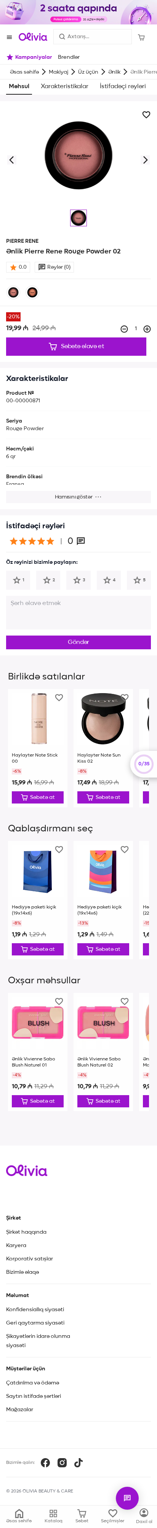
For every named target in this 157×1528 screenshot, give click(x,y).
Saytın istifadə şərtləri (33, 1396)
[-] (124, 329)
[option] (13, 292)
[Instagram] (62, 1462)
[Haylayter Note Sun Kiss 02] (103, 748)
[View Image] (78, 218)
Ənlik (114, 72)
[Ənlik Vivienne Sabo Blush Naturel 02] (103, 1052)
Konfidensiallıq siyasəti (35, 1309)
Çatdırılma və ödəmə (32, 1383)
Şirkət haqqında (26, 1232)
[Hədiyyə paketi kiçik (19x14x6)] (37, 900)
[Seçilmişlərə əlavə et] (146, 114)
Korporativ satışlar (29, 1259)
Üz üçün (88, 72)
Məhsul (19, 87)
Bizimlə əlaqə (22, 1272)
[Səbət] (141, 36)
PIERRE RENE (22, 241)
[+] (147, 329)
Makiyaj (58, 72)
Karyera (16, 1245)
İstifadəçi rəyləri (123, 87)
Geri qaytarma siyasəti (35, 1323)
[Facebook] (45, 1462)
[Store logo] (33, 36)
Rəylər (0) (58, 267)
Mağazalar (19, 1409)
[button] (11, 160)
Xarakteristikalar (64, 87)
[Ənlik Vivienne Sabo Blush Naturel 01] (37, 1052)
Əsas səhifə (24, 72)
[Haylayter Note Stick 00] (37, 748)
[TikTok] (78, 1462)
